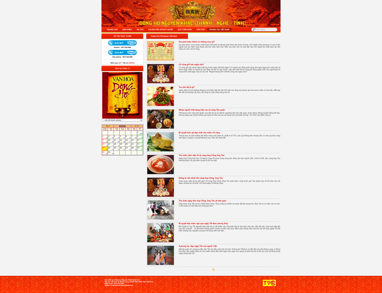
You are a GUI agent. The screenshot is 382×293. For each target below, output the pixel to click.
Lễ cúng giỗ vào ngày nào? (191, 64)
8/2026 (122, 126)
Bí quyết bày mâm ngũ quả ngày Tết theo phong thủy (203, 223)
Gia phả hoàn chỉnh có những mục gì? (197, 42)
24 (110, 148)
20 (128, 144)
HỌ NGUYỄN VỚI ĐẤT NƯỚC (160, 30)
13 (128, 140)
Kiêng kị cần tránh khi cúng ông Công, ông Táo (201, 178)
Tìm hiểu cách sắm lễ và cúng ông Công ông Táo (201, 155)
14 (134, 140)
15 (139, 140)
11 (116, 140)
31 (110, 152)
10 (110, 140)
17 (110, 144)
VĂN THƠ (201, 30)
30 (104, 152)
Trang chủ (155, 36)
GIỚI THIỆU (127, 30)
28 (134, 148)
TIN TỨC (140, 30)
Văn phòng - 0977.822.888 (122, 57)
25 (116, 148)
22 (139, 144)
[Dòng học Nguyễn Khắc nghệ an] (122, 118)
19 (122, 144)
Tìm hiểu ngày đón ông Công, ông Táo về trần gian (202, 201)
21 (134, 144)
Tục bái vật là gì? (187, 87)
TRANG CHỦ (112, 30)
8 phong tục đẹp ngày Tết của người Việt (198, 246)
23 (104, 148)
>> (138, 126)
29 (139, 148)
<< (107, 126)
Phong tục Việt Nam (168, 36)
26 (122, 148)
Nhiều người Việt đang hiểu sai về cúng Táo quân (202, 110)
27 (128, 148)
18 (116, 144)
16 (104, 144)
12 (122, 140)
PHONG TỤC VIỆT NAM (219, 30)
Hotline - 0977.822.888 (122, 47)
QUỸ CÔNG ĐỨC (185, 30)
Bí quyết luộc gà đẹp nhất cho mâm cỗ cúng (199, 132)
